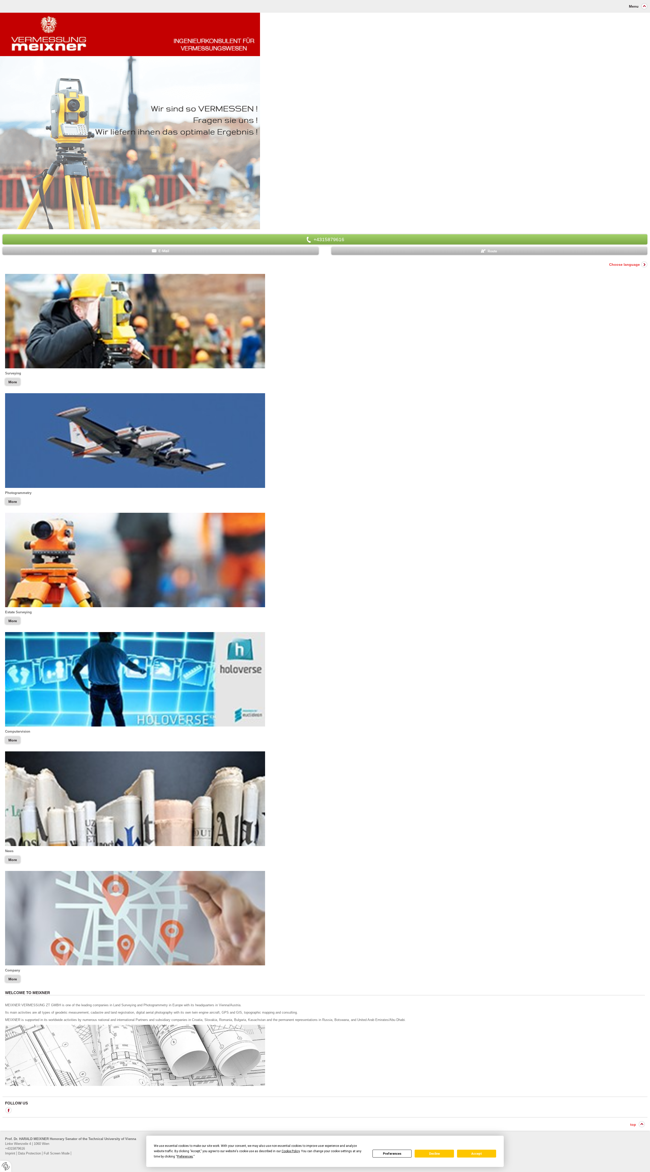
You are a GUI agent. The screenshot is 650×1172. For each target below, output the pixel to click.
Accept (476, 1154)
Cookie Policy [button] (291, 1151)
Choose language (624, 264)
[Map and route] (489, 251)
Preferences (392, 1154)
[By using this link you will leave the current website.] (325, 679)
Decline (434, 1154)
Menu (634, 6)
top (633, 1125)
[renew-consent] (5, 1166)
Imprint (10, 1153)
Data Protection (29, 1153)
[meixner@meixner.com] (161, 251)
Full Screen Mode (57, 1153)
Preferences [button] (185, 1156)
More (12, 382)
